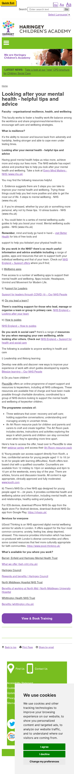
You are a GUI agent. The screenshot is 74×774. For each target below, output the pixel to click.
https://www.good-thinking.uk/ (43, 546)
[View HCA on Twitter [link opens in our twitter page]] (12, 728)
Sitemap (11, 703)
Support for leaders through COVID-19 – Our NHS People (34, 294)
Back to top (10, 647)
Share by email (46, 647)
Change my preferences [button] (44, 761)
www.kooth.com (11, 482)
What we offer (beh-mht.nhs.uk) (20, 564)
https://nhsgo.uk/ (37, 512)
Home (5, 85)
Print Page (27, 647)
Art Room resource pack (58, 447)
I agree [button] (44, 746)
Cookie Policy (14, 688)
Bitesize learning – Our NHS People (22, 371)
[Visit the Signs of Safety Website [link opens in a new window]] (12, 740)
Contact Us (41, 668)
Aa (55, 5)
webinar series (16, 447)
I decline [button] (44, 754)
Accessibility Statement (20, 683)
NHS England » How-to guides (19, 326)
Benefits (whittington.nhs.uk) (18, 604)
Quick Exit (8, 3)
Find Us (20, 668)
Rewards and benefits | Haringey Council (25, 576)
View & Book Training (37, 618)
